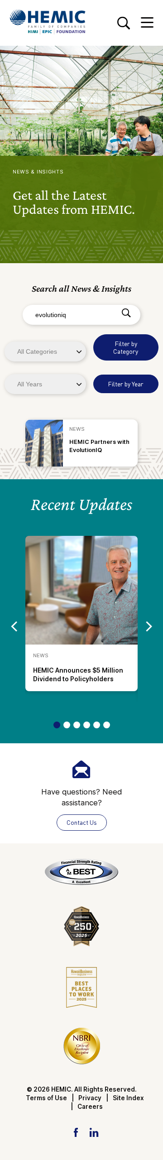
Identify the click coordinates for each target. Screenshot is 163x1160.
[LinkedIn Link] (93, 1131)
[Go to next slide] (149, 625)
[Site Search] (123, 22)
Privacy (89, 1098)
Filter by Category (125, 347)
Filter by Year (126, 384)
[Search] (126, 313)
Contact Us (82, 822)
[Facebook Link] (76, 1131)
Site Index (128, 1098)
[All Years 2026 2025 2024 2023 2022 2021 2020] (46, 384)
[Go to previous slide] (14, 625)
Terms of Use (46, 1098)
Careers (90, 1106)
